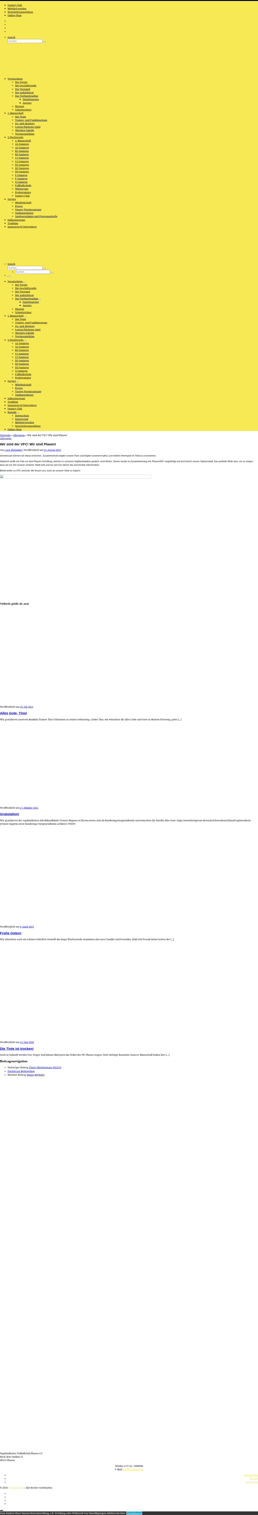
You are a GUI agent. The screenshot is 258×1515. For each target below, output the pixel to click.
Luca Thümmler (13, 450)
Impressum (252, 1482)
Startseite (5, 435)
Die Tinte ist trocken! (17, 1049)
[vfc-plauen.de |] (23, 73)
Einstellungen (134, 1513)
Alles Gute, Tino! (13, 713)
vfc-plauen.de (15, 1487)
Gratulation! (9, 814)
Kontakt (253, 1478)
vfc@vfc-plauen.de (133, 1469)
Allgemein (19, 435)
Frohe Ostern (10, 933)
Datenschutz (251, 1475)
